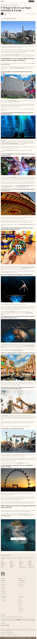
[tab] (3, 558)
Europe (2, 565)
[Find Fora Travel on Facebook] (3, 625)
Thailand (29, 562)
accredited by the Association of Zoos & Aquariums (9, 143)
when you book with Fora (10, 311)
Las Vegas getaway (5, 415)
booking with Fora (9, 150)
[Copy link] (35, 13)
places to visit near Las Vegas (23, 513)
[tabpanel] (18, 564)
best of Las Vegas (23, 224)
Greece (11, 564)
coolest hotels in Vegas (12, 100)
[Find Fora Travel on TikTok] (4, 625)
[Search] (27, 1)
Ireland (29, 565)
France (11, 562)
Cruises (11, 561)
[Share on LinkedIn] (29, 13)
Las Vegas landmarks (13, 177)
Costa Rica (30, 561)
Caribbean (3, 562)
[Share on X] (27, 13)
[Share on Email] (33, 13)
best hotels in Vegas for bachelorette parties (25, 185)
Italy (2, 561)
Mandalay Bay (3, 140)
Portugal (20, 564)
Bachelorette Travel (22, 567)
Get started (18, 538)
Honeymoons (21, 562)
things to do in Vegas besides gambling (17, 68)
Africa (20, 565)
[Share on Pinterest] (31, 13)
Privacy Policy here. (23, 637)
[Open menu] (35, 1)
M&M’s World (25, 267)
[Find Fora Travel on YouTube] (6, 625)
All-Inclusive (3, 564)
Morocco (29, 564)
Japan (2, 567)
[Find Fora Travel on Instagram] (1, 625)
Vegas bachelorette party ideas (6, 186)
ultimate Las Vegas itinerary (18, 350)
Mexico (11, 567)
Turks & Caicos (30, 567)
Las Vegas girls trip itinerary (21, 186)
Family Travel (12, 565)
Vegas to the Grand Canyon (5, 515)
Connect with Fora (16, 54)
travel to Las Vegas (7, 54)
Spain (20, 561)
